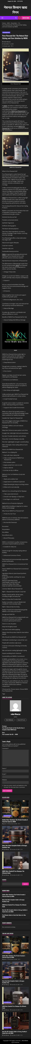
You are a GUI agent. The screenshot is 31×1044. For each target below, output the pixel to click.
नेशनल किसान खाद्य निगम (15, 9)
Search (4, 880)
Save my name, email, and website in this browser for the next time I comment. (15, 786)
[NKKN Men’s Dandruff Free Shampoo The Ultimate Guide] (15, 860)
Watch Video (26, 18)
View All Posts (21, 720)
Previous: (13, 728)
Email (4, 774)
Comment (5, 748)
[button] (2, 17)
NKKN (5, 106)
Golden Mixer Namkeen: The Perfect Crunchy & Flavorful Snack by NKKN (15, 821)
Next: (10, 733)
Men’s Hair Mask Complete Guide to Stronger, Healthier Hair (14, 846)
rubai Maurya (7, 41)
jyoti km (5, 823)
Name (4, 768)
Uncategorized (6, 32)
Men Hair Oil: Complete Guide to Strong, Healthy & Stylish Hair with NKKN (14, 1032)
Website (4, 780)
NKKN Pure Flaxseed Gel (18, 111)
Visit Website (9, 720)
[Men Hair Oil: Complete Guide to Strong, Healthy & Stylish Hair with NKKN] (15, 1021)
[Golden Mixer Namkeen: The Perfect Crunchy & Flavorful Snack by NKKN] (15, 809)
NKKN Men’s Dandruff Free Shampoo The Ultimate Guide (13, 872)
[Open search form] (15, 17)
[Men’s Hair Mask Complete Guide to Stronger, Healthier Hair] (15, 834)
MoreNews (25, 1040)
